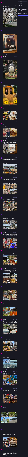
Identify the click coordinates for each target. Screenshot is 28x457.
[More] (16, 27)
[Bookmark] (13, 27)
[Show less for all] (17, 1)
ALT (8, 119)
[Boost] (6, 27)
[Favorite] (9, 27)
